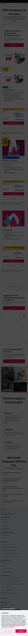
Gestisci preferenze (8, 631)
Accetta (21, 631)
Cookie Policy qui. (13, 624)
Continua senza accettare (8, 608)
